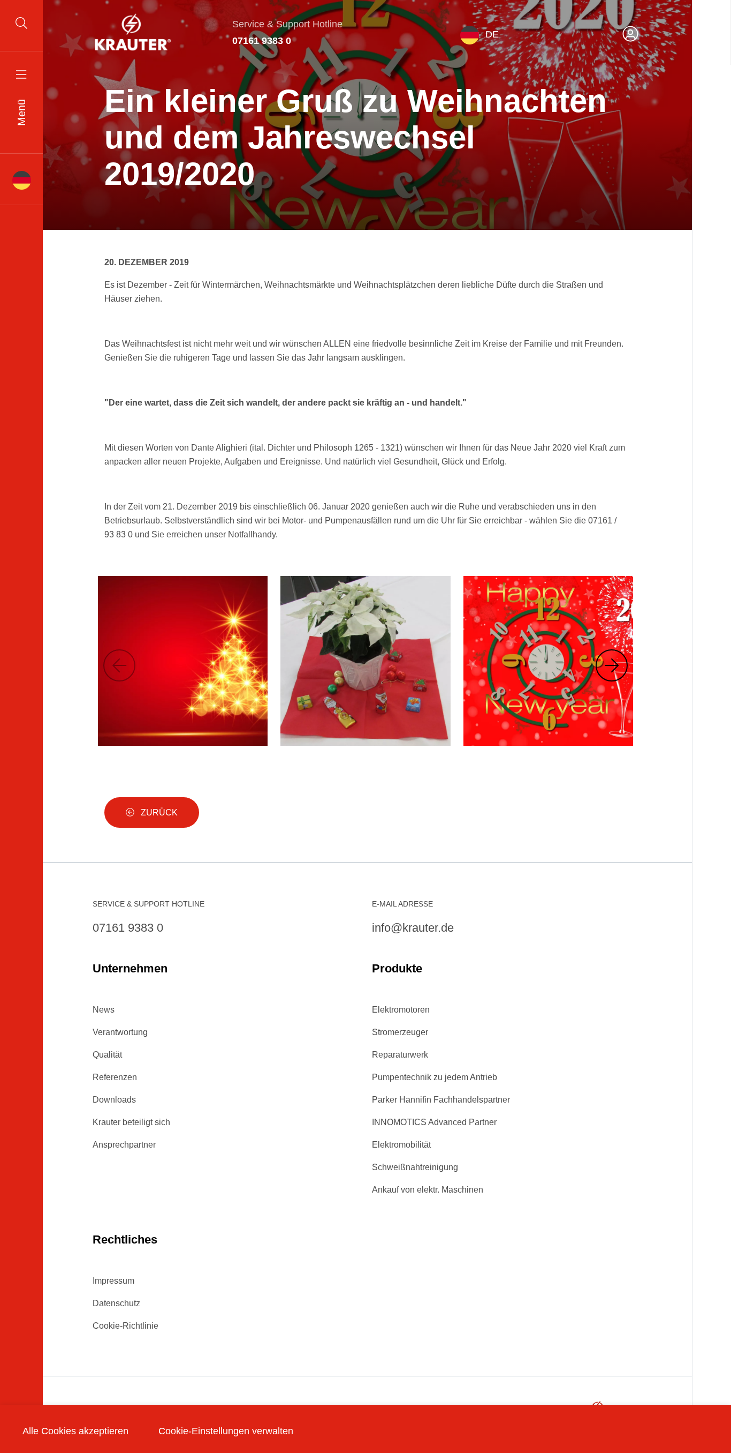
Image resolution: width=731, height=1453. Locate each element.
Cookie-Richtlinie (125, 1325)
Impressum (113, 1280)
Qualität (107, 1054)
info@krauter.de (413, 927)
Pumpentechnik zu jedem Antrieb (434, 1077)
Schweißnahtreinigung (415, 1167)
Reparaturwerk (400, 1054)
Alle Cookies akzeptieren (75, 1431)
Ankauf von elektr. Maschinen (427, 1189)
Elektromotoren (401, 1009)
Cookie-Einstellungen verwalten (225, 1431)
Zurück (158, 812)
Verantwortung (120, 1032)
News (104, 1009)
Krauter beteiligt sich (131, 1122)
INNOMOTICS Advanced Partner (434, 1122)
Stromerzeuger (400, 1032)
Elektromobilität (401, 1144)
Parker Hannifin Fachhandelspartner (441, 1099)
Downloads (114, 1099)
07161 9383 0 (261, 41)
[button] (612, 665)
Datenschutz (116, 1303)
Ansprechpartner (124, 1144)
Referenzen (115, 1077)
